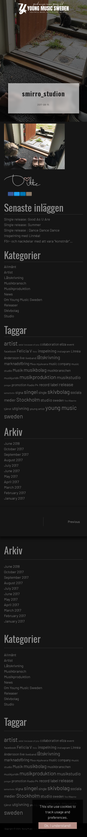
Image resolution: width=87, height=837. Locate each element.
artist (11, 343)
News (8, 294)
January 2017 (14, 498)
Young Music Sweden (31, 828)
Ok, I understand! (57, 825)
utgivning (20, 408)
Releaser (11, 305)
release (66, 384)
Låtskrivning (13, 277)
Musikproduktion (17, 288)
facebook (10, 351)
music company (60, 364)
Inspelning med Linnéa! (22, 235)
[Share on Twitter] (17, 194)
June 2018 (12, 443)
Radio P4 (32, 385)
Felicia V (24, 350)
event (70, 344)
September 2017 (16, 454)
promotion (19, 385)
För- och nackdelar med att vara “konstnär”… (38, 241)
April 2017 (11, 481)
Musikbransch (15, 283)
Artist (8, 272)
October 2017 (13, 449)
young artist (37, 408)
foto (35, 351)
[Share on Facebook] (11, 194)
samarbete (9, 393)
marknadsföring (16, 363)
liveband (30, 358)
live (22, 358)
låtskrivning (48, 357)
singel (31, 392)
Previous (74, 522)
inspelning (47, 350)
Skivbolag (11, 310)
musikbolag (35, 370)
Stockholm (28, 399)
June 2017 (11, 471)
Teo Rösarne (70, 400)
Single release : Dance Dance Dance (31, 230)
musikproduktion (38, 377)
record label (48, 384)
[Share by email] (29, 194)
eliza (63, 344)
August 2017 (13, 460)
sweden (58, 400)
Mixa (33, 364)
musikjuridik (11, 378)
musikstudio (69, 377)
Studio (9, 316)
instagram (63, 351)
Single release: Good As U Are (27, 219)
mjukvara (42, 364)
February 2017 (14, 492)
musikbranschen (59, 370)
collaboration (49, 344)
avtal (21, 344)
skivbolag (59, 391)
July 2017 (11, 465)
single (42, 392)
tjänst (7, 408)
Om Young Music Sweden (23, 299)
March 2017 (12, 487)
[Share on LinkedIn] (23, 194)
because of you (31, 344)
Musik (18, 370)
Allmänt (10, 266)
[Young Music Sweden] (41, 8)
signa (19, 392)
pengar (7, 385)
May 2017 (10, 476)
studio (46, 399)
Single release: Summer (22, 224)
